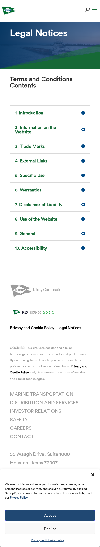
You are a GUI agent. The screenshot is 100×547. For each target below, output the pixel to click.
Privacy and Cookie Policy (47, 540)
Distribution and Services (44, 402)
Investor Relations (35, 411)
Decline (50, 528)
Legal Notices (69, 327)
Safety (19, 419)
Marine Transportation (41, 394)
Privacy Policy (19, 497)
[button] (92, 474)
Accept (50, 515)
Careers (21, 428)
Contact (22, 436)
